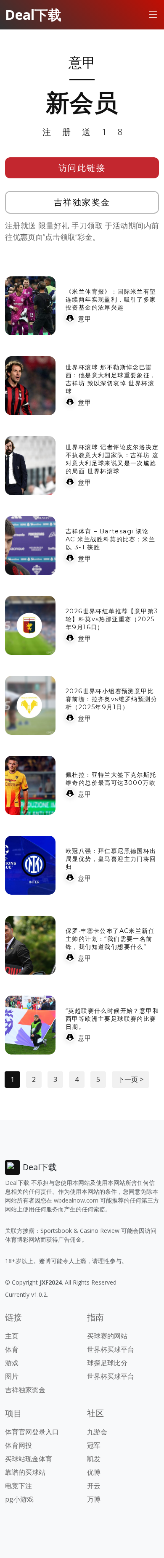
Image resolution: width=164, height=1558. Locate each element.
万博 (94, 1499)
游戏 (12, 1362)
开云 (94, 1485)
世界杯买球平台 (110, 1349)
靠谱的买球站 (25, 1472)
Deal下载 (33, 14)
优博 (94, 1472)
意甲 (84, 318)
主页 (12, 1336)
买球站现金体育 (28, 1458)
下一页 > (130, 1079)
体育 (12, 1349)
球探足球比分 (107, 1362)
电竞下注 (18, 1485)
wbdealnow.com (76, 1200)
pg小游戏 (19, 1499)
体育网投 (18, 1445)
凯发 (94, 1458)
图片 (12, 1376)
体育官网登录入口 (32, 1431)
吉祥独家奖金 (82, 202)
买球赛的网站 (107, 1336)
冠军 (94, 1445)
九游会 (97, 1431)
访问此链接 (82, 167)
